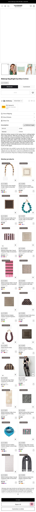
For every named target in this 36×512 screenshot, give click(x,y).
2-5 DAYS (5, 83)
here (31, 152)
